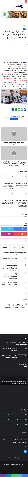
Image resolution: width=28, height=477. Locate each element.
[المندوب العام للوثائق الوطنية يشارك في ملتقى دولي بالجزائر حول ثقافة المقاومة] (7, 195)
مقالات (14, 442)
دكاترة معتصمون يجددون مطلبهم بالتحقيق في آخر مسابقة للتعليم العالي (14, 253)
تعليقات (5, 247)
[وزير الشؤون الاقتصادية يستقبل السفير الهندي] (21, 178)
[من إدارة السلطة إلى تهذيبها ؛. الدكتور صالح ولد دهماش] (5, 421)
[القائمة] (2, 7)
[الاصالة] (19, 6)
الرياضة (9, 437)
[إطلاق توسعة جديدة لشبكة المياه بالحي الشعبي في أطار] (14, 421)
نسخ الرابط (14, 118)
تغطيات (16, 439)
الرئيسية (23, 25)
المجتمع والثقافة (23, 439)
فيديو (19, 442)
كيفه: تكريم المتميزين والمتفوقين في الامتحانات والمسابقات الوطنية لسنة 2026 (8, 186)
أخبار (18, 25)
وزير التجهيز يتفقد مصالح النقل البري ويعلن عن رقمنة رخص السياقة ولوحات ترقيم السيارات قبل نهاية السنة (21, 204)
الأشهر (23, 247)
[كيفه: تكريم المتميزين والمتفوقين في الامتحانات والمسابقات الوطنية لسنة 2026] (7, 178)
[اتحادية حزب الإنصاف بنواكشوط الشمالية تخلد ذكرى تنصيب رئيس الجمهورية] (23, 426)
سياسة (4, 439)
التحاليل (20, 437)
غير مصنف (24, 442)
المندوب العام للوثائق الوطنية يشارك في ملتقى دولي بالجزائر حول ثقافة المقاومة (7, 203)
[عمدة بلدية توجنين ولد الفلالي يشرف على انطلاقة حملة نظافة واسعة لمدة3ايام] (14, 426)
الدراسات (15, 437)
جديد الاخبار (10, 439)
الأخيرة (14, 247)
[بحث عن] (26, 7)
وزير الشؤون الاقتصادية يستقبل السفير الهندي (21, 184)
